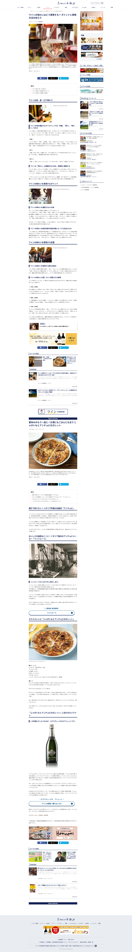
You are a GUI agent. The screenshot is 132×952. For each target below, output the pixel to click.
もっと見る (98, 58)
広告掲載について (62, 939)
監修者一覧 (90, 942)
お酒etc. (93, 7)
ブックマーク (65, 78)
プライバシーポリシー (73, 942)
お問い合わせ (71, 939)
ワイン (47, 7)
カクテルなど (75, 7)
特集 (112, 7)
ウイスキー (57, 7)
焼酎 (66, 7)
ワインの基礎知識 (39, 21)
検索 (102, 3)
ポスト (53, 78)
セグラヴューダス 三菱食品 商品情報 (38, 815)
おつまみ (84, 7)
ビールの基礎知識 (85, 189)
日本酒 (38, 7)
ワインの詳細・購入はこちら (52, 803)
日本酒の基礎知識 (85, 187)
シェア (43, 78)
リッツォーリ (51, 613)
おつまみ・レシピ (34, 429)
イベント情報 (20, 7)
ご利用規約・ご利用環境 (45, 942)
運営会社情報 (83, 942)
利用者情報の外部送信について (59, 942)
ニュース (103, 7)
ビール (29, 7)
